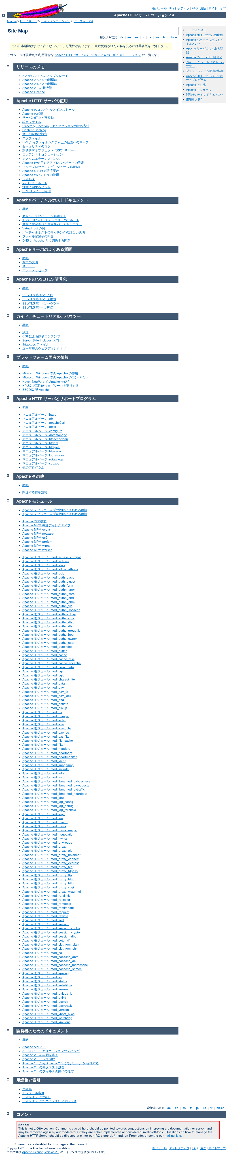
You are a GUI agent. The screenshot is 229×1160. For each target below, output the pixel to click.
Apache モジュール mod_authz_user (48, 642)
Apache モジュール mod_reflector (46, 899)
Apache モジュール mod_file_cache (47, 740)
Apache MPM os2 (34, 537)
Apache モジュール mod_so (42, 953)
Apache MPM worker (37, 550)
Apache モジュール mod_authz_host (48, 634)
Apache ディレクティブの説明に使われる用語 (54, 510)
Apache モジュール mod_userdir (45, 1001)
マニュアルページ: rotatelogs (42, 459)
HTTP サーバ (28, 21)
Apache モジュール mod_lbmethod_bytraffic (53, 789)
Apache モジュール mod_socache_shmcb (52, 969)
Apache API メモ (34, 1047)
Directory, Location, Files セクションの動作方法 (55, 126)
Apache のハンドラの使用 (40, 175)
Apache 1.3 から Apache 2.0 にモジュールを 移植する (60, 1063)
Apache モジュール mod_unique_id (47, 993)
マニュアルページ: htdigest (41, 447)
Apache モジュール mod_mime (44, 826)
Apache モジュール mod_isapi (43, 777)
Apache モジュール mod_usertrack (47, 1005)
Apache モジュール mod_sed (43, 920)
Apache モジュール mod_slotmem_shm (50, 948)
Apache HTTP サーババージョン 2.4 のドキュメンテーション (98, 55)
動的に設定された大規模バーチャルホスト (52, 224)
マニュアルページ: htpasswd (42, 451)
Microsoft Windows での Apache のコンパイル (54, 377)
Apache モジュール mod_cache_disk (48, 659)
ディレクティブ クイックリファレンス (49, 1101)
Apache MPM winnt (36, 545)
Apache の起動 (32, 113)
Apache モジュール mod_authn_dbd (48, 598)
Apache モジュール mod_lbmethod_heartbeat (54, 793)
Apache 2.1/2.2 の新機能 (39, 84)
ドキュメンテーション (55, 21)
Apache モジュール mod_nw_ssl (45, 838)
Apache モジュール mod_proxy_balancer (51, 855)
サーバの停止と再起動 (38, 117)
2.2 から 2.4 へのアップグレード (45, 76)
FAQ (195, 8)
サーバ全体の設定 (34, 134)
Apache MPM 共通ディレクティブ (46, 525)
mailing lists (173, 1135)
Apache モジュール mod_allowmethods (50, 569)
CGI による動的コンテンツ (41, 336)
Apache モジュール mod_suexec (45, 989)
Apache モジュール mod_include (45, 769)
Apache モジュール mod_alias (43, 565)
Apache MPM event (36, 529)
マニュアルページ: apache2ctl (43, 422)
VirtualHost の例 (33, 228)
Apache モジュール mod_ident (44, 761)
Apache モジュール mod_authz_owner (49, 638)
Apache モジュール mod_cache (44, 655)
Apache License (33, 92)
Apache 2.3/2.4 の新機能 (39, 80)
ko (157, 37)
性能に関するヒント (36, 187)
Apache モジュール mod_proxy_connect (50, 859)
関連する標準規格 (34, 492)
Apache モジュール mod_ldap (43, 797)
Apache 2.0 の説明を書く (40, 1055)
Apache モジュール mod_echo (44, 720)
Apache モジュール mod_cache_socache (51, 663)
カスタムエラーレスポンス (41, 158)
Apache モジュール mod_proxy (44, 846)
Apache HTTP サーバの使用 (204, 35)
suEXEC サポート (34, 183)
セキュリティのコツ (36, 146)
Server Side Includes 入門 (40, 340)
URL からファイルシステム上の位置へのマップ (55, 142)
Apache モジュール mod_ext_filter (46, 736)
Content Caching (34, 130)
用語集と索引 (195, 99)
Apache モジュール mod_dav (43, 687)
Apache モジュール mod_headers (46, 748)
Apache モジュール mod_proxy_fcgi (47, 867)
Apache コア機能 (34, 521)
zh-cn (173, 37)
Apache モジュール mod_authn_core (48, 594)
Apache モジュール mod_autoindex (47, 646)
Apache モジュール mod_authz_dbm (48, 626)
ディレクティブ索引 (36, 1097)
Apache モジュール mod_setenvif (46, 940)
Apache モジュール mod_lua (42, 818)
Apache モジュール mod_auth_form (47, 585)
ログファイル (31, 138)
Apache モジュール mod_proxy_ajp (47, 850)
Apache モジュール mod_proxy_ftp (47, 875)
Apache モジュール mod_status (44, 981)
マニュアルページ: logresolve (43, 455)
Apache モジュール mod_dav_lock (46, 696)
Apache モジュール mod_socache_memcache (55, 965)
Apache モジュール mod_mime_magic (49, 830)
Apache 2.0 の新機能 (37, 88)
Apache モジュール (198, 89)
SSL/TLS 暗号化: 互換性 (39, 299)
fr (143, 37)
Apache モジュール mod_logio (43, 814)
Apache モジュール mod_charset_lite (48, 679)
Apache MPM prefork (37, 541)
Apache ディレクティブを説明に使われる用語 (54, 514)
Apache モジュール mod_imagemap (48, 765)
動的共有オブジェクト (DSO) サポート (49, 150)
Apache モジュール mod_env (43, 724)
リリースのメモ (196, 30)
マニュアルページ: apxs (39, 426)
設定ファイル (31, 122)
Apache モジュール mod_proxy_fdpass (50, 871)
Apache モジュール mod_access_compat (51, 557)
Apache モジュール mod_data (43, 683)
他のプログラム (33, 467)
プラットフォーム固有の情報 (205, 71)
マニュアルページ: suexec (40, 463)
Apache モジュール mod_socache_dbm (50, 957)
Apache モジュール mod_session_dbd (49, 936)
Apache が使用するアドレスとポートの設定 (53, 162)
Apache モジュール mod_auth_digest (48, 581)
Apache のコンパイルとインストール (48, 109)
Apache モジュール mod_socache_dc (49, 961)
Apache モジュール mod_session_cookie (51, 928)
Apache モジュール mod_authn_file (47, 606)
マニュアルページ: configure (42, 431)
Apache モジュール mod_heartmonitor (49, 757)
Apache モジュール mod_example (46, 728)
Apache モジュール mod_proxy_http (48, 883)
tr (164, 37)
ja (150, 37)
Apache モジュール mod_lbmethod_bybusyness (56, 781)
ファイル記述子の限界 (38, 236)
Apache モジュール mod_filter (43, 744)
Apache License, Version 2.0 (40, 1152)
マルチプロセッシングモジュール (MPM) (51, 166)
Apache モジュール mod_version (45, 1009)
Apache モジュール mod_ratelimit (46, 895)
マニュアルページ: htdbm (40, 443)
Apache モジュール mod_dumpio (45, 716)
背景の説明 (30, 262)
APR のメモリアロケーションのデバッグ (51, 1051)
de (121, 37)
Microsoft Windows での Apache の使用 (50, 373)
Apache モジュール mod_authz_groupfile (51, 630)
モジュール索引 (33, 1093)
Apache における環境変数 (40, 171)
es (136, 37)
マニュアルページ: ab (37, 418)
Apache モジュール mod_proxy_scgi (48, 887)
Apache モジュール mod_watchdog (47, 1018)
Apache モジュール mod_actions (45, 561)
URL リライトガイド (36, 191)
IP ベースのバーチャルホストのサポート (50, 220)
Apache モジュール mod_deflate (45, 704)
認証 (25, 332)
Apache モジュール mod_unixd (44, 997)
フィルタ (28, 179)
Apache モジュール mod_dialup (44, 708)
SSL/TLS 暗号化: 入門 (37, 295)
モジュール (159, 8)
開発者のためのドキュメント (205, 94)
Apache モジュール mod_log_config (47, 802)
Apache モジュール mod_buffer (44, 651)
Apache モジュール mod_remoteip (46, 903)
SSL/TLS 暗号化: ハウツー (40, 303)
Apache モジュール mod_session (45, 924)
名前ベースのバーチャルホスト (44, 216)
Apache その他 (196, 84)
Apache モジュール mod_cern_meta (48, 667)
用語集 (27, 1089)
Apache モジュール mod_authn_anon (49, 589)
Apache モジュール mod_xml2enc (46, 1022)
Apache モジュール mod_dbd (43, 700)
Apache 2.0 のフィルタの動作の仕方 (48, 1071)
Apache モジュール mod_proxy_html (48, 879)
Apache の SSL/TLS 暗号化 (204, 57)
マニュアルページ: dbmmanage (44, 435)
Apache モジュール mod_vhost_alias (48, 1014)
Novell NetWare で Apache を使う (46, 381)
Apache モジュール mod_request (45, 912)
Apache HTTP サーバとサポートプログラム (204, 78)
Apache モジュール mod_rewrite (45, 916)
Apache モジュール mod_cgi (42, 671)
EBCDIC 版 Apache (36, 389)
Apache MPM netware (38, 533)
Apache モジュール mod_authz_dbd (48, 622)
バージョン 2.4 (83, 21)
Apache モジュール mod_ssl (42, 977)
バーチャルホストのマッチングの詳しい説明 (53, 232)
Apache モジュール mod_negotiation (48, 834)
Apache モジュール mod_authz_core (48, 618)
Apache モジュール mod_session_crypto (51, 932)
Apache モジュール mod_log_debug (48, 806)
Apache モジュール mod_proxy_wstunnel (51, 891)
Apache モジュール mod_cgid (43, 675)
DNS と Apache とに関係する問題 (46, 240)
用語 (203, 8)
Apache (12, 21)
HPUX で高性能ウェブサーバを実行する (50, 385)
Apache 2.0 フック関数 (38, 1059)
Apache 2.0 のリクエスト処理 (43, 1067)
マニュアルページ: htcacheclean (45, 439)
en (129, 37)
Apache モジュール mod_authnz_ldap (49, 614)
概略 (25, 209)
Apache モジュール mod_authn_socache (51, 610)
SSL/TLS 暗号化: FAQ (37, 307)
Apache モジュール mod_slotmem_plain (50, 944)
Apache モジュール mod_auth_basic (48, 577)
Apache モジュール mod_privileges (47, 842)
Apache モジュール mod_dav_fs (45, 691)
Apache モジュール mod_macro (45, 822)
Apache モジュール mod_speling (45, 973)
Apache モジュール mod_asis (43, 573)
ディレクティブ (179, 8)
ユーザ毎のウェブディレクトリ (44, 348)
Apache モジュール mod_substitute (47, 985)
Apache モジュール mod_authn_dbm (48, 602)
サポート (28, 266)
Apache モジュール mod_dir (42, 712)
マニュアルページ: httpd (39, 414)
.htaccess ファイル (35, 344)
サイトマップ (217, 8)
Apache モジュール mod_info (43, 773)
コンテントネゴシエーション (42, 154)
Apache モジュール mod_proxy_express (50, 863)
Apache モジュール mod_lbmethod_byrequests (55, 785)
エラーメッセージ (34, 270)
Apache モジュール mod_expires (45, 732)
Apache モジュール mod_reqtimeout (48, 907)
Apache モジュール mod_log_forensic (49, 810)
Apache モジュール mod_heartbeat (47, 753)
